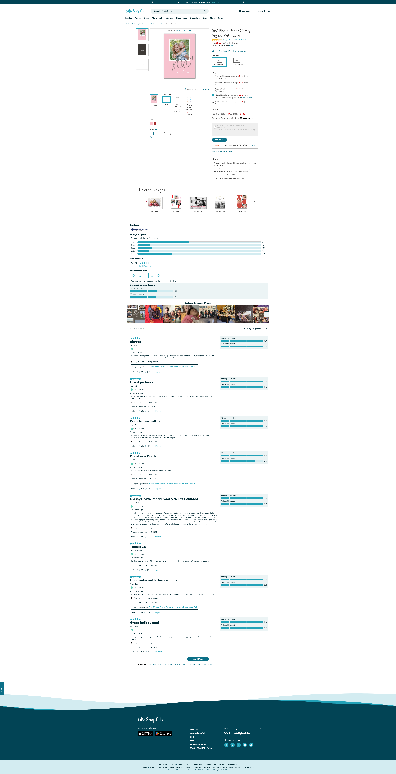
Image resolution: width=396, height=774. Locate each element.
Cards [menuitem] (146, 18)
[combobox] (180, 11)
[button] (185, 89)
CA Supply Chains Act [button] (193, 767)
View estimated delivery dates (222, 151)
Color (153, 120)
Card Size (216, 56)
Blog (192, 737)
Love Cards (152, 664)
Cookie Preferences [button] (176, 767)
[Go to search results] (205, 11)
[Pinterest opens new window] (240, 744)
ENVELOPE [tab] (186, 30)
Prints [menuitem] (138, 18)
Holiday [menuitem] (128, 18)
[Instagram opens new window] (233, 744)
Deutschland (163, 764)
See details (251, 145)
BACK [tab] (178, 30)
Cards (127, 24)
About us (194, 729)
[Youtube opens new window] (246, 744)
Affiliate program (198, 744)
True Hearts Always (220, 211)
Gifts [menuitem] (204, 18)
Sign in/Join (247, 11)
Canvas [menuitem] (169, 18)
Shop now (215, 2)
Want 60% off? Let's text (201, 748)
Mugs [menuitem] (212, 18)
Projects (259, 11)
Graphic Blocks (242, 211)
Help (192, 740)
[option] (142, 34)
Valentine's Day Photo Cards (154, 24)
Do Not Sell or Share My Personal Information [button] (239, 767)
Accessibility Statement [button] (212, 767)
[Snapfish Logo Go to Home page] (135, 11)
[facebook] (227, 744)
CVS (243, 97)
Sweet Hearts (154, 211)
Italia (188, 764)
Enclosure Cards (194, 664)
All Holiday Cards (137, 24)
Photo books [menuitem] (157, 18)
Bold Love (176, 211)
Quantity (216, 110)
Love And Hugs (198, 211)
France (173, 764)
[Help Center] (265, 11)
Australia (221, 764)
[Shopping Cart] (268, 11)
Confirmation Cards (180, 664)
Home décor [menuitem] (181, 18)
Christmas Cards (206, 664)
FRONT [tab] (170, 30)
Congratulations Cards (164, 664)
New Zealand (232, 764)
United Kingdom (198, 764)
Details (231, 45)
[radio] (151, 123)
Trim (152, 129)
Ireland (180, 764)
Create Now (219, 140)
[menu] (205, 89)
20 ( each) (229, 114)
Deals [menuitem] (220, 18)
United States (211, 764)
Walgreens (249, 97)
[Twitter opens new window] (252, 744)
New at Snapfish (197, 733)
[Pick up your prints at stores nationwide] (227, 733)
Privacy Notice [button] (162, 767)
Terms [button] (152, 767)
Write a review (240, 39)
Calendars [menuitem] (195, 18)
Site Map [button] (144, 767)
